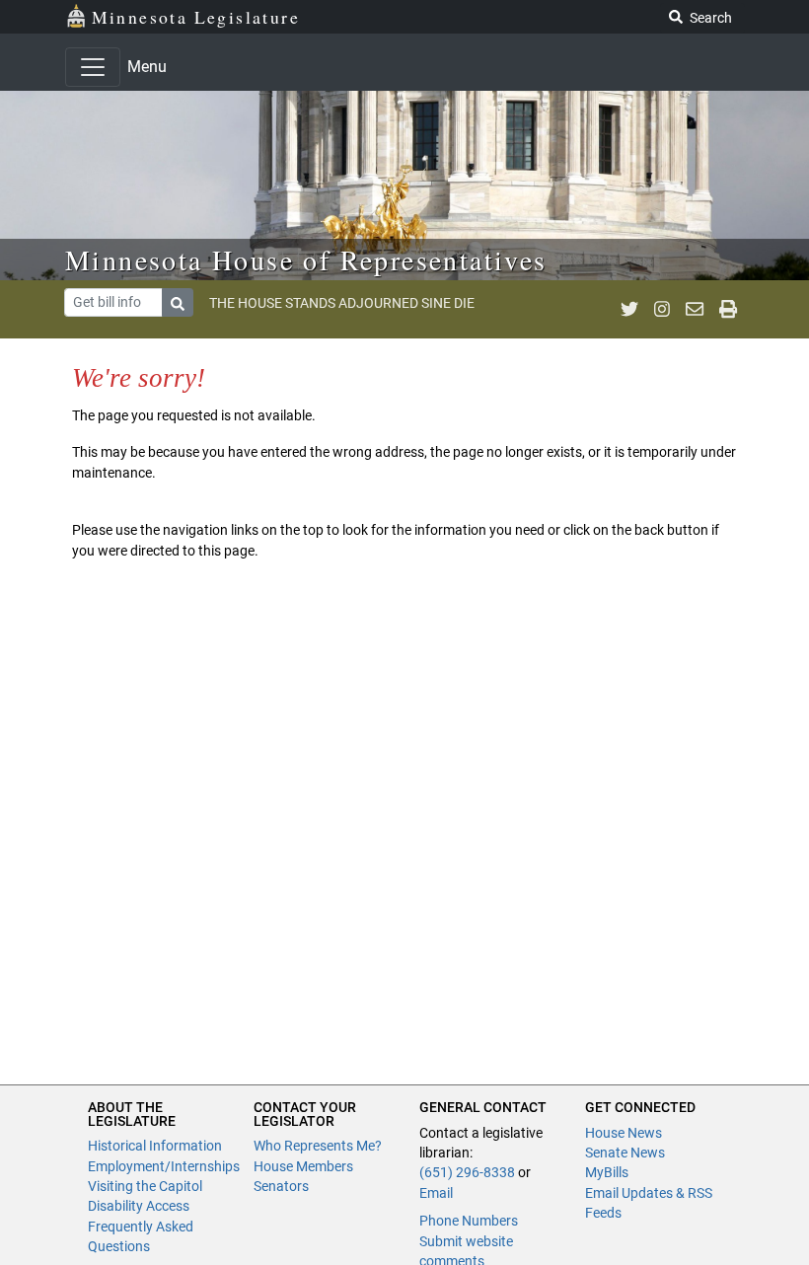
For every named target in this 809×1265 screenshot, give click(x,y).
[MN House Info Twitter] (629, 309)
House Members (303, 1166)
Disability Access (138, 1206)
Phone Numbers (468, 1220)
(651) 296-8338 (467, 1172)
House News (623, 1133)
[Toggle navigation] (92, 67)
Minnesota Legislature (196, 17)
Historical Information (155, 1145)
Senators (281, 1186)
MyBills (606, 1172)
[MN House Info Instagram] (662, 309)
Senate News (625, 1152)
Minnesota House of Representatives (306, 259)
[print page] (728, 309)
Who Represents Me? (318, 1145)
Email (436, 1193)
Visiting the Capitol (145, 1186)
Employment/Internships (164, 1166)
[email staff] (694, 309)
